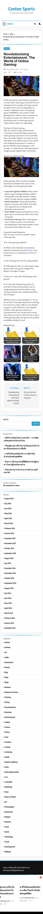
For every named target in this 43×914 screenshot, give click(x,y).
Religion (7, 817)
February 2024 (9, 618)
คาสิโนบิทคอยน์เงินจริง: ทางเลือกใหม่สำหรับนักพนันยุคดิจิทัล (30, 890)
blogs (6, 677)
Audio (6, 657)
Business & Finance (11, 692)
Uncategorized (9, 846)
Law (6, 777)
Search (5, 419)
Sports (6, 832)
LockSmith (8, 782)
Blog (7, 49)
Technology (8, 836)
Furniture (7, 742)
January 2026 (9, 533)
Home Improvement (11, 772)
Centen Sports (21, 9)
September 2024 (10, 583)
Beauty (7, 667)
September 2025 (10, 553)
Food (6, 737)
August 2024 (9, 588)
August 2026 (9, 498)
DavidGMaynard (12, 69)
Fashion (7, 722)
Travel (6, 841)
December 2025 (9, 538)
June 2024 (8, 598)
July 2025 (7, 563)
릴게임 (29, 250)
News (6, 792)
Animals (7, 647)
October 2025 (9, 548)
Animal (7, 642)
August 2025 (9, 558)
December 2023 (9, 628)
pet (5, 802)
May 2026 (8, 513)
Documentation (10, 707)
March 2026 (8, 523)
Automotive (8, 662)
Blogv (6, 682)
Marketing (8, 787)
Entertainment (9, 717)
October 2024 (9, 578)
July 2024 (7, 593)
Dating (7, 702)
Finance (7, 727)
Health (6, 757)
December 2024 (10, 568)
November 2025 (10, 543)
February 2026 (9, 528)
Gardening (8, 752)
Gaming (7, 747)
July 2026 (7, 503)
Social (6, 827)
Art (5, 652)
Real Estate (8, 812)
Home (6, 767)
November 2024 (10, 573)
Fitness (7, 732)
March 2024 (8, 613)
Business (7, 687)
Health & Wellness (11, 762)
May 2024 (8, 603)
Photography (9, 807)
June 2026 (8, 508)
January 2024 (9, 623)
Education (8, 712)
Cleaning (7, 697)
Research (7, 822)
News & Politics (10, 797)
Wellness (7, 851)
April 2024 (8, 608)
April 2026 (8, 518)
